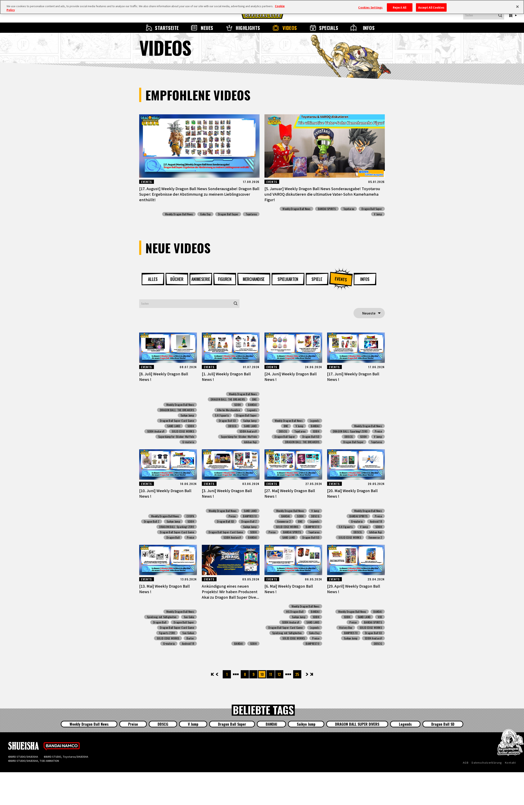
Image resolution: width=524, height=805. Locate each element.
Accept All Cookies (431, 7)
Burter (190, 638)
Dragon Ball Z (151, 521)
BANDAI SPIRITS (327, 209)
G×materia (188, 442)
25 (297, 674)
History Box (345, 628)
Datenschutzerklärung (487, 762)
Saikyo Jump (187, 415)
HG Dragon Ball (294, 612)
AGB (466, 762)
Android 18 (376, 521)
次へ (307, 674)
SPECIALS (328, 27)
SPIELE (317, 279)
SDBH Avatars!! (155, 431)
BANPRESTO (250, 516)
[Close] (517, 6)
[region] (262, 7)
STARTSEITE (167, 27)
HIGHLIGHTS (248, 27)
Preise (378, 431)
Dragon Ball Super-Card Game (177, 421)
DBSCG (232, 426)
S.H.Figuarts (222, 415)
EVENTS (341, 279)
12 (279, 674)
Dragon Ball (173, 537)
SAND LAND (173, 426)
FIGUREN (225, 279)
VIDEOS (289, 27)
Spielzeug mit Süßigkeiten (161, 617)
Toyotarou (251, 214)
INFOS (369, 27)
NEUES (207, 27)
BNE (254, 399)
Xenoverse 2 (284, 521)
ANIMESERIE (200, 279)
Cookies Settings (370, 7)
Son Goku (189, 617)
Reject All (399, 7)
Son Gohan (188, 633)
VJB (380, 617)
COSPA (190, 516)
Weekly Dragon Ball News (179, 214)
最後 (311, 674)
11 (270, 674)
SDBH (190, 426)
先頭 (213, 674)
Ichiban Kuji (250, 442)
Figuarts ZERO (167, 633)
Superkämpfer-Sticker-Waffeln (176, 437)
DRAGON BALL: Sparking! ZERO (350, 431)
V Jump (378, 214)
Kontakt (510, 762)
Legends (252, 410)
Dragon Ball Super (228, 214)
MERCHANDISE (254, 279)
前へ (217, 674)
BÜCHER (176, 279)
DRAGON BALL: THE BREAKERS (177, 410)
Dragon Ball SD (227, 421)
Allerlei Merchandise (228, 410)
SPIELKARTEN (288, 279)
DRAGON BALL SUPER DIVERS (357, 724)
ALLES (153, 279)
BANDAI (252, 405)
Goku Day (205, 214)
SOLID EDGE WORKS (183, 431)
